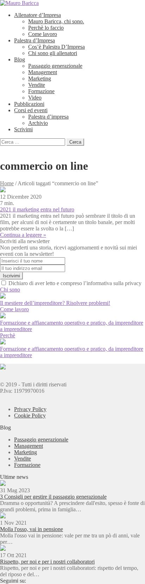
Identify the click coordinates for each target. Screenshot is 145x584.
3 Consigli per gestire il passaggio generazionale (53, 497)
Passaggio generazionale (55, 66)
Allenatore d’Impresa (37, 15)
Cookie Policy (30, 416)
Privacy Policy (30, 409)
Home (7, 183)
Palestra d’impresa (48, 117)
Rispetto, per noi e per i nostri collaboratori (47, 562)
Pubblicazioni (29, 104)
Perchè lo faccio (46, 28)
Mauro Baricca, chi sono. (56, 21)
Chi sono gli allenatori (52, 53)
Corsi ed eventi (31, 110)
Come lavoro (42, 34)
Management (42, 72)
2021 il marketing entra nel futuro (37, 209)
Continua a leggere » (23, 235)
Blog (19, 59)
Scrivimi (23, 129)
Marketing (39, 79)
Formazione (41, 91)
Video (35, 98)
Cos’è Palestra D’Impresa (56, 47)
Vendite (36, 85)
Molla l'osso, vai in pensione (31, 529)
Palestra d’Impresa (34, 40)
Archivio (38, 123)
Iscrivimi (11, 275)
